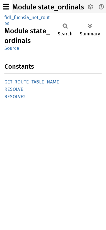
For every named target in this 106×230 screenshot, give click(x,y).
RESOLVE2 (15, 96)
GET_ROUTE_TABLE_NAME (31, 82)
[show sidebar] (6, 6)
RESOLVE (13, 89)
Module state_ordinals (48, 7)
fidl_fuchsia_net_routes (27, 20)
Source (11, 48)
